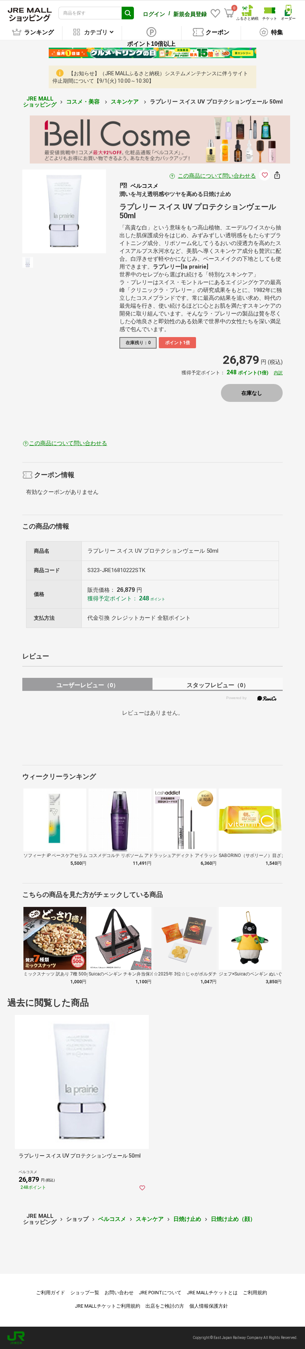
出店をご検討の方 (164, 1306)
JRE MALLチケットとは (212, 1292)
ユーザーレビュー (88, 685)
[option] (64, 211)
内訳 (278, 372)
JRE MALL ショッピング (40, 101)
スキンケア (125, 101)
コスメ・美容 (83, 101)
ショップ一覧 (84, 1292)
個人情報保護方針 (208, 1306)
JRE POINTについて (160, 1292)
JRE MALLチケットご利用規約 (107, 1306)
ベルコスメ (112, 1219)
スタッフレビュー (218, 685)
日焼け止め (187, 1219)
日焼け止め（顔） (233, 1219)
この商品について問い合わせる (217, 175)
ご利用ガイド (50, 1292)
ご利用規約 (255, 1292)
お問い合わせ (119, 1292)
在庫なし (251, 393)
